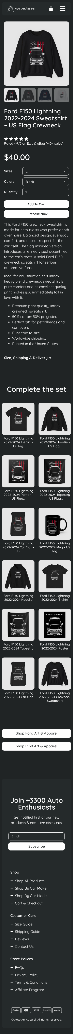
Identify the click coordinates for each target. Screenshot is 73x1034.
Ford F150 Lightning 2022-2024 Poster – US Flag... (18, 494)
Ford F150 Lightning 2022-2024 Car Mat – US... (18, 547)
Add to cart (37, 204)
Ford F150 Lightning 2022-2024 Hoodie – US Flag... (55, 442)
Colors (9, 182)
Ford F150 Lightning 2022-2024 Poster (55, 646)
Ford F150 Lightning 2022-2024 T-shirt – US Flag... (18, 442)
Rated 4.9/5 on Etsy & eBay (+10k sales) (33, 143)
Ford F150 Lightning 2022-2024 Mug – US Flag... (54, 547)
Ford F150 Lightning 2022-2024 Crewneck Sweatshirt (55, 697)
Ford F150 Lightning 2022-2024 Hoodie (18, 598)
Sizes (8, 171)
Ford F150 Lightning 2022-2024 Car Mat (18, 695)
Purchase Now (36, 214)
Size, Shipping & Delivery (26, 357)
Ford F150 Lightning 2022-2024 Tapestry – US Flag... (55, 494)
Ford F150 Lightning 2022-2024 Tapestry (18, 646)
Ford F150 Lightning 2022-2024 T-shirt (55, 598)
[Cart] (51, 8)
